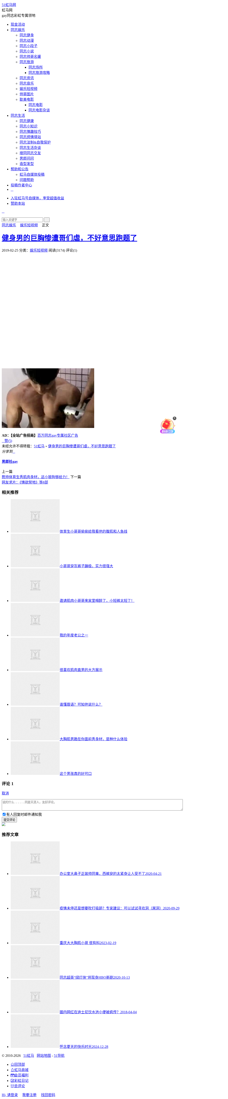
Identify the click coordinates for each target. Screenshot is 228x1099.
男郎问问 (27, 158)
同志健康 (27, 121)
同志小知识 (28, 126)
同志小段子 (28, 46)
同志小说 (27, 51)
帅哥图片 (27, 94)
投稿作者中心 (21, 185)
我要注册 (29, 1095)
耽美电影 (27, 99)
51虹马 (39, 446)
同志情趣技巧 (30, 131)
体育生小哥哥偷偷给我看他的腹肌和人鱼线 (93, 531)
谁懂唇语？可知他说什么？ (81, 704)
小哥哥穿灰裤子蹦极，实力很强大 (86, 566)
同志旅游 (27, 62)
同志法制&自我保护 (35, 142)
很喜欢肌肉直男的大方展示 (81, 670)
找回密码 (48, 1095)
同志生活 (18, 115)
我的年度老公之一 (74, 635)
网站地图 (44, 1055)
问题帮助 (27, 180)
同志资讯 (27, 78)
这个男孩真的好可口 (76, 774)
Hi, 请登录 (10, 1095)
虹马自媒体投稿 (32, 174)
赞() (7, 441)
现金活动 (18, 24)
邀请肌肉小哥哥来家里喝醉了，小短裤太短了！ (97, 601)
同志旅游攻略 (39, 73)
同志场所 (35, 67)
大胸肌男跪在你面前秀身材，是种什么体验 (93, 739)
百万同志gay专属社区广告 (57, 435)
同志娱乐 (18, 30)
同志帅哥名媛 (30, 56)
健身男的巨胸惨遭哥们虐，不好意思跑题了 (69, 238)
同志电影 (35, 105)
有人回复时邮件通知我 (24, 814)
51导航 (59, 1055)
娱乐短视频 (28, 89)
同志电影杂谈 (39, 110)
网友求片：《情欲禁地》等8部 (25, 482)
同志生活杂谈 (30, 148)
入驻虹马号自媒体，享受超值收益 (37, 198)
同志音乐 (27, 83)
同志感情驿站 (30, 137)
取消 (5, 793)
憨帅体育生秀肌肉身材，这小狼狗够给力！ (35, 477)
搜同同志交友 (30, 153)
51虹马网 (9, 5)
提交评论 (9, 820)
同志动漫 (27, 40)
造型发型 (27, 164)
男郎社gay (10, 461)
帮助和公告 (19, 169)
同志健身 (27, 35)
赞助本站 (18, 203)
